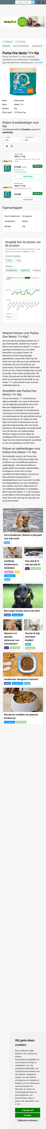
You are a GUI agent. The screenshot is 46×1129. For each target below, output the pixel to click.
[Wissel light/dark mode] (44, 2)
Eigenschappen (37, 46)
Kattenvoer (8, 42)
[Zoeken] (33, 2)
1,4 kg (9, 260)
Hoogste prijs (37, 270)
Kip (15, 108)
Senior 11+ (18, 104)
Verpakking (29, 137)
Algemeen (6, 46)
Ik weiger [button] (27, 1115)
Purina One (21, 42)
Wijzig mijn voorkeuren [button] (27, 1120)
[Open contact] (38, 2)
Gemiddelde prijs (11, 270)
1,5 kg (18, 260)
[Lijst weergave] (12, 146)
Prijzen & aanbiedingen (20, 46)
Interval (9, 314)
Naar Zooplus (28, 176)
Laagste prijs (25, 270)
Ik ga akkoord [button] (27, 1110)
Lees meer (38, 62)
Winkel (8, 137)
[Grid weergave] (7, 146)
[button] (41, 2)
